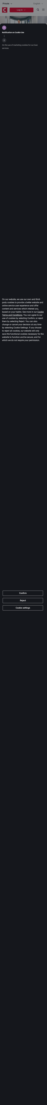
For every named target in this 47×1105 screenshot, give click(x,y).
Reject (23, 600)
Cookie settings (23, 608)
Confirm (23, 593)
